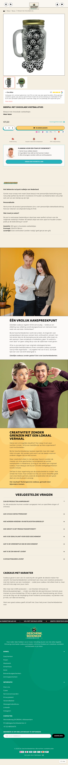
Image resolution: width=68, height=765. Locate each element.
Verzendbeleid (8, 701)
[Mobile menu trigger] (6, 4)
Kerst (5, 670)
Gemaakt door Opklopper (34, 755)
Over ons (6, 687)
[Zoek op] (11, 4)
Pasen (5, 660)
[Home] (4, 11)
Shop (8, 11)
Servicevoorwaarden (11, 694)
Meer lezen (9, 101)
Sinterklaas (7, 667)
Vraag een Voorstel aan (34, 161)
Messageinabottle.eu (11, 704)
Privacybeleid (8, 697)
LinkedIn (6, 707)
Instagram (7, 711)
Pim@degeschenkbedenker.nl (14, 723)
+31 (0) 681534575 (9, 726)
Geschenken (8, 656)
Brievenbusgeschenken (12, 673)
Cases (5, 690)
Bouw (13, 11)
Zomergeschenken (10, 677)
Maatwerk (7, 663)
